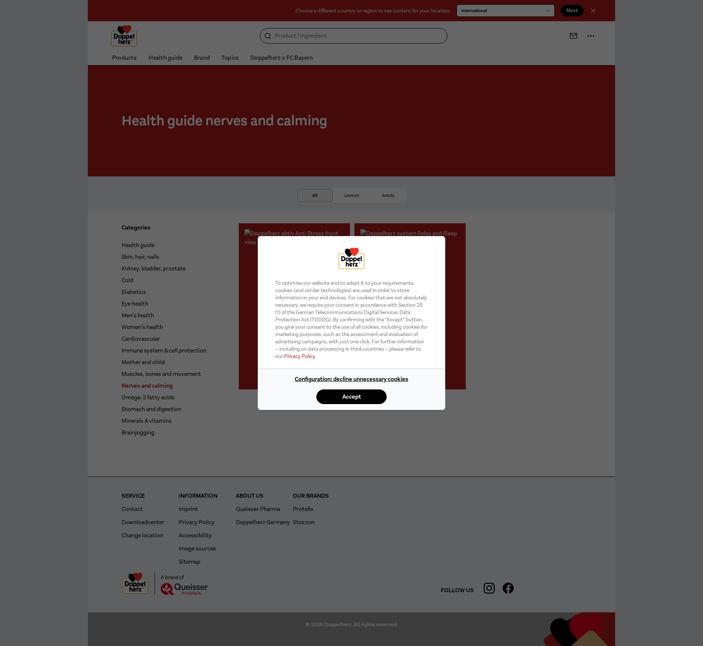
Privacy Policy (299, 356)
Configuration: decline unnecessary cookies (351, 379)
